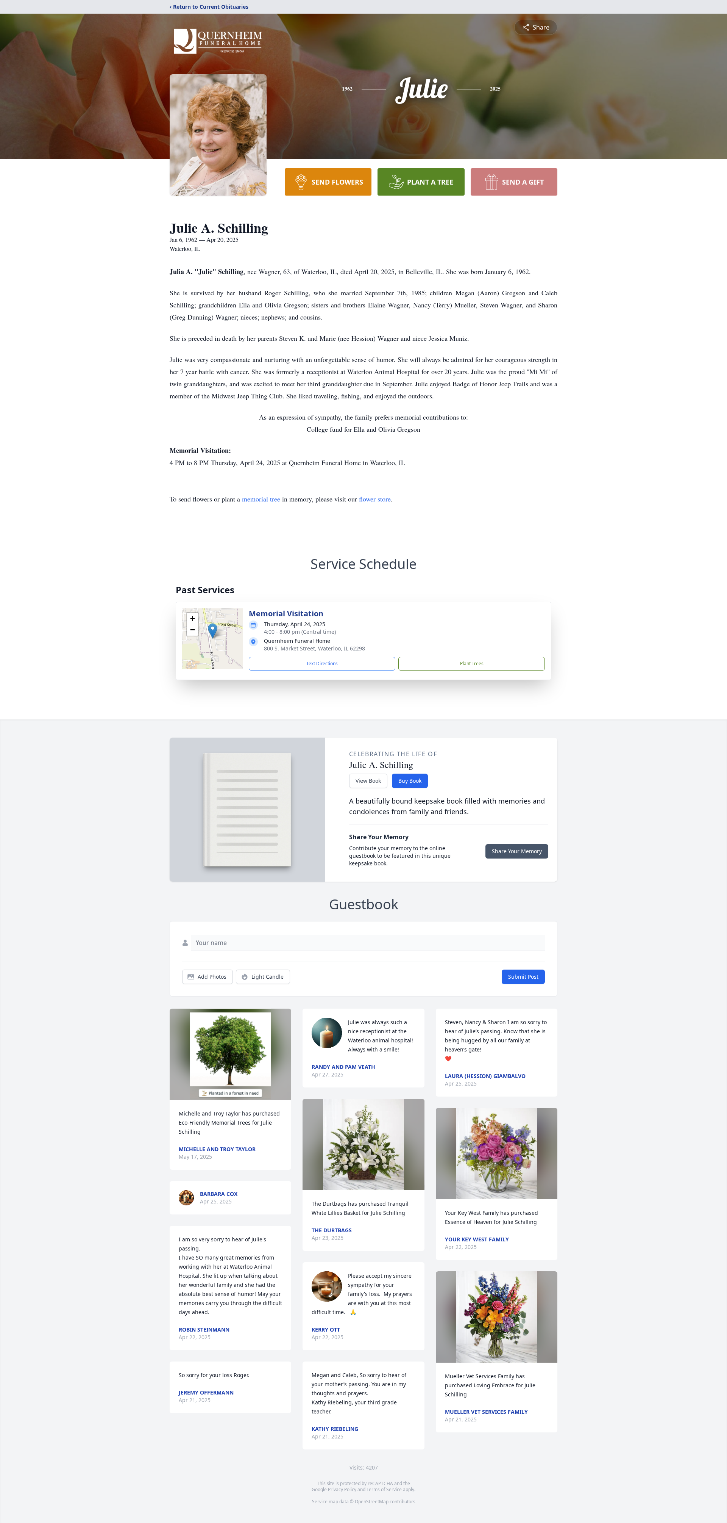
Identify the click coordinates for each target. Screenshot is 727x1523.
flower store (375, 498)
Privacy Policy (342, 1489)
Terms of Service (384, 1489)
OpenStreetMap (371, 1501)
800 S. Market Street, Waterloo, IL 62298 (314, 648)
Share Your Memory (517, 851)
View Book (368, 780)
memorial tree (261, 498)
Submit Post (523, 976)
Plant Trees (472, 663)
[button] (212, 631)
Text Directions (322, 663)
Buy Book (409, 780)
